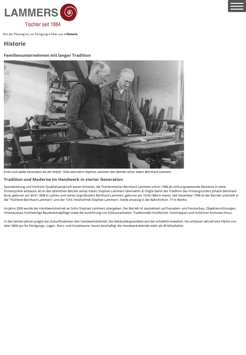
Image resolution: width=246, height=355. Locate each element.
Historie (72, 34)
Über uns (57, 34)
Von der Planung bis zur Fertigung (25, 34)
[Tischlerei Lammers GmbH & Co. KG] (40, 26)
